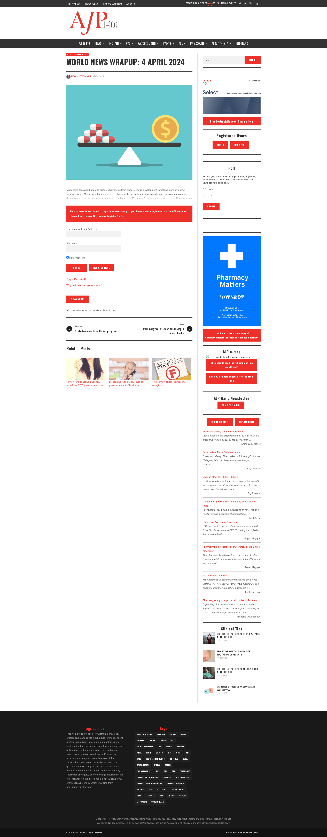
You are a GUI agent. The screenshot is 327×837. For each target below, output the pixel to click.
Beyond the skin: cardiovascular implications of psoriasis (233, 653)
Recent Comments (220, 421)
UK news (171, 795)
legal (185, 759)
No (210, 195)
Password (71, 243)
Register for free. (116, 216)
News (70, 54)
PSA (150, 789)
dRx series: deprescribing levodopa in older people (236, 688)
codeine (169, 746)
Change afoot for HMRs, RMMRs (220, 477)
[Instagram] (250, 3)
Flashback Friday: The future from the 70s (225, 431)
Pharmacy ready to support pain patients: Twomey (230, 600)
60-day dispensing (144, 734)
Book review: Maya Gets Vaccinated (222, 452)
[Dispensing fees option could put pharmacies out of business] (129, 369)
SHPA (139, 795)
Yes (211, 189)
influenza (174, 759)
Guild (139, 759)
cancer (152, 740)
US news (182, 795)
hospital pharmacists (155, 759)
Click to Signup (231, 405)
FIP (169, 752)
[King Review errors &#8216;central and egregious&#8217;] (171, 369)
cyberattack (95, 310)
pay (157, 771)
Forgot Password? (76, 279)
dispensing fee (109, 310)
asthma (173, 734)
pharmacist (185, 771)
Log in (220, 145)
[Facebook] (240, 3)
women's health (157, 802)
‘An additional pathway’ (215, 575)
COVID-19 (180, 746)
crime (139, 752)
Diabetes (159, 752)
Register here (101, 267)
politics (140, 789)
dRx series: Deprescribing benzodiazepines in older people (238, 635)
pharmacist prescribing (147, 777)
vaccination (142, 802)
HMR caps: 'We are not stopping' (220, 522)
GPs (187, 752)
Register (239, 145)
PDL (173, 771)
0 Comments (77, 299)
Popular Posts (246, 421)
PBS (165, 771)
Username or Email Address (81, 229)
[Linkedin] (245, 3)
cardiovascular (167, 740)
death (148, 752)
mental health (143, 765)
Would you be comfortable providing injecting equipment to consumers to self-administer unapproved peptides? (229, 179)
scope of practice (177, 789)
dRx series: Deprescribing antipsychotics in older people (238, 670)
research (161, 789)
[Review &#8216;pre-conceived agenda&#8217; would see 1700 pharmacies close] (86, 369)
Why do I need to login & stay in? (84, 285)
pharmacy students (175, 783)
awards (184, 734)
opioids (168, 765)
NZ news (157, 765)
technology (150, 795)
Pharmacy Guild (183, 777)
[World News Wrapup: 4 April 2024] (129, 132)
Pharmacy (167, 777)
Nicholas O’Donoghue (81, 76)
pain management (144, 771)
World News (81, 54)
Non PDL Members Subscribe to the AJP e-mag (231, 378)
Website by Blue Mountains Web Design (242, 833)
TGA (161, 795)
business (140, 740)
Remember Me (77, 257)
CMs (159, 746)
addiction (161, 734)
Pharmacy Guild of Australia (149, 783)
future (178, 752)
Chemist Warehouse (145, 746)
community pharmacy (79, 310)
